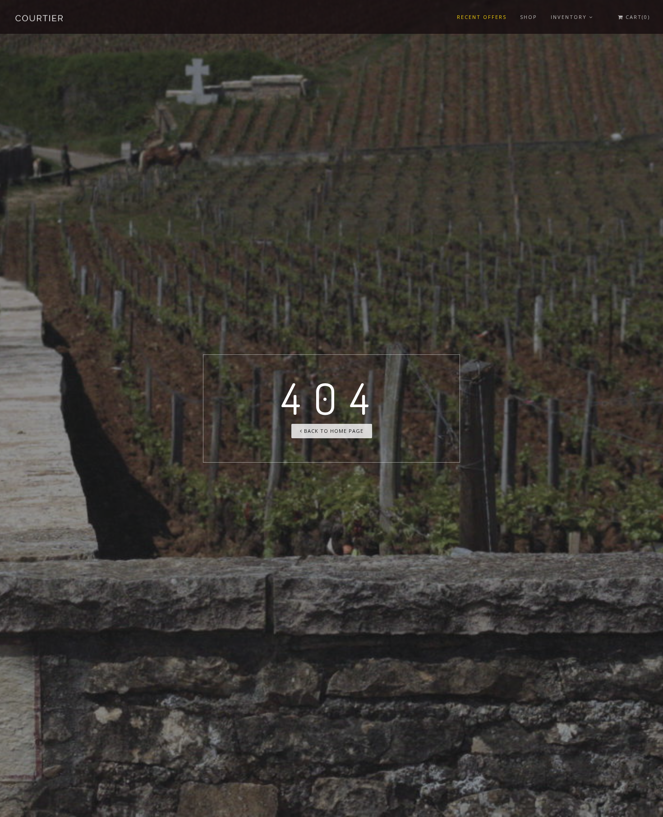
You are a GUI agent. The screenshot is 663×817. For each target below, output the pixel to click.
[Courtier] (40, 17)
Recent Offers (481, 17)
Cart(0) (636, 17)
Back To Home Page (333, 430)
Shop (528, 17)
